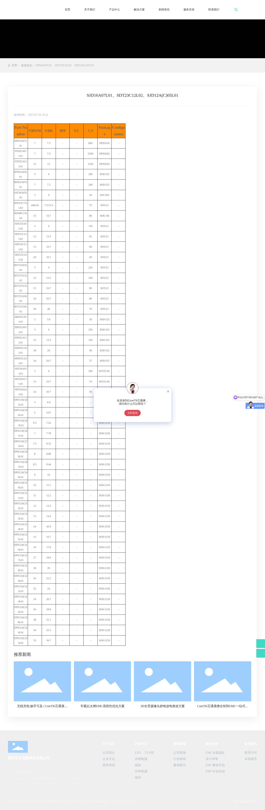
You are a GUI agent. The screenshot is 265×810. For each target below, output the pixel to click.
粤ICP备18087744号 (245, 801)
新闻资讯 (164, 9)
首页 (67, 9)
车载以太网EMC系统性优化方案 (103, 706)
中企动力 (117, 801)
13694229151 (22, 766)
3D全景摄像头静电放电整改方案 (162, 706)
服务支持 (189, 9)
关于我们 (89, 9)
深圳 (127, 801)
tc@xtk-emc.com (24, 772)
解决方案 (139, 9)
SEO (134, 801)
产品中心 (114, 9)
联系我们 (213, 9)
